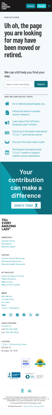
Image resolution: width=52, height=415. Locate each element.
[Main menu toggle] (49, 6)
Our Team (5, 302)
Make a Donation (8, 278)
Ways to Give (7, 281)
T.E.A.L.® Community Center (14, 344)
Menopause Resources (11, 261)
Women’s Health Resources (13, 264)
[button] (30, 6)
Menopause (6, 243)
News (3, 305)
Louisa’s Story (7, 299)
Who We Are (6, 296)
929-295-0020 (12, 332)
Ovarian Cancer (8, 240)
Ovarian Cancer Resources (13, 258)
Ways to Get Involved (10, 284)
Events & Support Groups (12, 275)
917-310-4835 (11, 329)
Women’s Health (8, 246)
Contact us (6, 325)
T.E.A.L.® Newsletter (10, 308)
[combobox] (18, 84)
